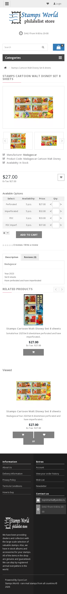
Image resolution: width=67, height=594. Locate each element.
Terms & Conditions (12, 486)
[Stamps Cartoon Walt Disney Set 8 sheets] (33, 107)
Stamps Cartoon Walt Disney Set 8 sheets (33, 328)
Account (40, 467)
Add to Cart (29, 234)
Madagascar (10, 264)
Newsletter (41, 486)
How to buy (8, 492)
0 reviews (18, 244)
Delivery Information (13, 473)
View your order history (47, 473)
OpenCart (22, 579)
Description (11, 257)
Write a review (31, 244)
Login (58, 3)
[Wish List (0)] (47, 4)
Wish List (40, 479)
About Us (7, 467)
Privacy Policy (9, 479)
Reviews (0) (30, 257)
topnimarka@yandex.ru (53, 499)
